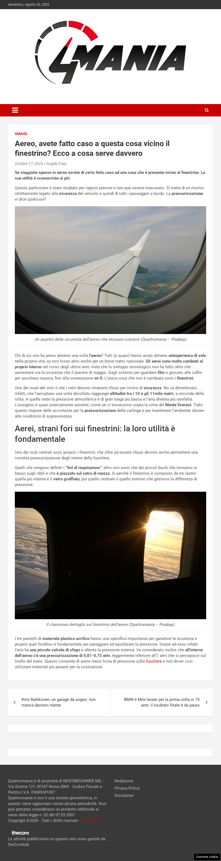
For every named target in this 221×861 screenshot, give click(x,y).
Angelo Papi (56, 163)
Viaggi (21, 134)
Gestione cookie (207, 857)
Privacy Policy (127, 788)
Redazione (124, 781)
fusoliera (154, 661)
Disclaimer (124, 795)
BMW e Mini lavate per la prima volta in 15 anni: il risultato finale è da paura (161, 702)
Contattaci (90, 820)
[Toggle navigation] (15, 110)
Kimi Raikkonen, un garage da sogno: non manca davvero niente (59, 702)
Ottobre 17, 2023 (29, 163)
